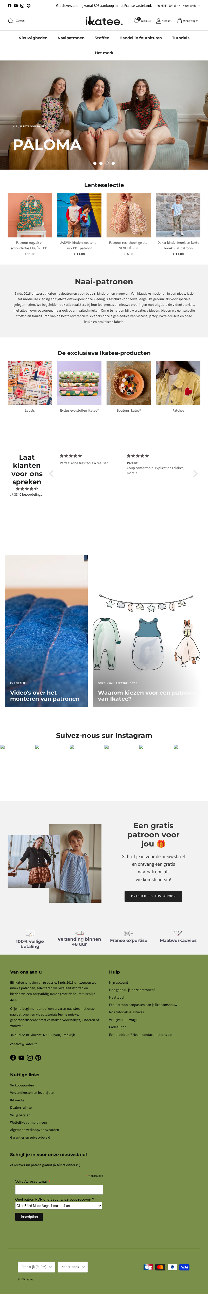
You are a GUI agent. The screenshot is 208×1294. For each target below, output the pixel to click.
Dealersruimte (21, 1107)
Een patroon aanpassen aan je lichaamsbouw (143, 1004)
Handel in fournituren (140, 37)
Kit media (17, 1100)
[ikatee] (104, 20)
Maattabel (116, 997)
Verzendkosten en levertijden (32, 1092)
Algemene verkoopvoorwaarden (34, 1130)
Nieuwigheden (33, 37)
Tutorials (180, 37)
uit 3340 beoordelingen (26, 494)
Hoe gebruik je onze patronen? (132, 990)
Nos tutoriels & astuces (126, 1012)
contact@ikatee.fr (23, 1044)
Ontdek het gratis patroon (153, 896)
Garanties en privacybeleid (30, 1137)
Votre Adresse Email (32, 1181)
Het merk (104, 52)
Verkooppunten (22, 1085)
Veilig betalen (20, 1115)
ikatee (29, 1279)
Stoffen (102, 37)
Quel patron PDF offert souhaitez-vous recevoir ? (54, 1199)
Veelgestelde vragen (124, 1019)
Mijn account (118, 982)
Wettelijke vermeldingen (28, 1122)
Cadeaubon (118, 1027)
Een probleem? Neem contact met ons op (140, 1034)
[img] (27, 489)
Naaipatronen (71, 37)
